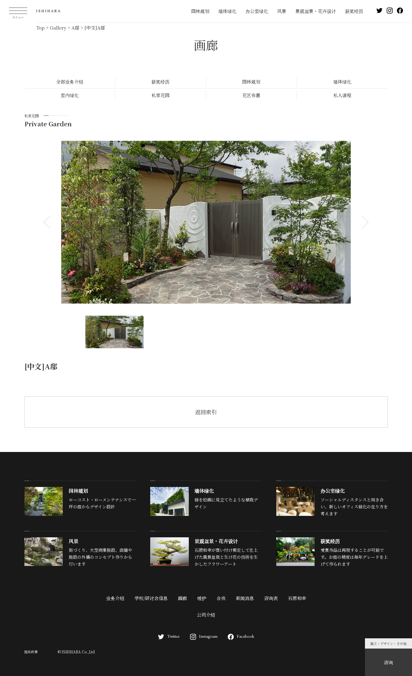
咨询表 (271, 598)
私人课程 (342, 95)
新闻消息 (245, 598)
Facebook (245, 636)
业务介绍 (115, 598)
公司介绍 (206, 614)
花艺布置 (251, 95)
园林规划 (200, 11)
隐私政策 (31, 651)
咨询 (388, 662)
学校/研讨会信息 (151, 598)
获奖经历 (354, 11)
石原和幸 (297, 598)
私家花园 (160, 95)
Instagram (208, 636)
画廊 (182, 598)
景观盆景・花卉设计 (315, 11)
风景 (281, 11)
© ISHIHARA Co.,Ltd (76, 651)
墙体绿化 (227, 11)
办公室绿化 (257, 11)
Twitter (173, 636)
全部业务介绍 (69, 81)
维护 (201, 598)
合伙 (221, 598)
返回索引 (206, 412)
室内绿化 (70, 95)
